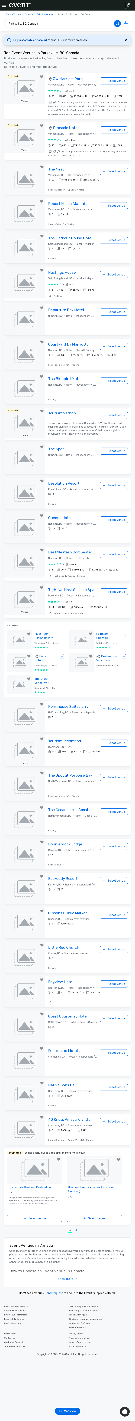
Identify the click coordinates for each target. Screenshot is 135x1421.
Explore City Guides (14, 1319)
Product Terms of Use (80, 1338)
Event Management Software (83, 1306)
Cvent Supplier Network (16, 1306)
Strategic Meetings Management (85, 1319)
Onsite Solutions (12, 1323)
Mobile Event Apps (78, 1315)
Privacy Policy (76, 1334)
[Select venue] (62, 634)
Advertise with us (77, 1346)
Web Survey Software (80, 1323)
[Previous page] (51, 1230)
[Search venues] (117, 23)
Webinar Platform (77, 1327)
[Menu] (4, 5)
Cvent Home (10, 1334)
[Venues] (128, 5)
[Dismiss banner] (126, 40)
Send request (53, 1293)
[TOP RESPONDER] (50, 79)
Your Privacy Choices (14, 1346)
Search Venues (13, 14)
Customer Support (13, 1342)
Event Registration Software (83, 1310)
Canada (29, 14)
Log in (17, 40)
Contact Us (9, 1338)
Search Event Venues (15, 1310)
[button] (85, 96)
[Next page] (84, 1230)
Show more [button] (65, 1279)
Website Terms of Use (80, 1342)
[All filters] (125, 23)
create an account (36, 40)
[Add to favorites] (42, 77)
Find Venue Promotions (15, 1315)
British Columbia (45, 14)
